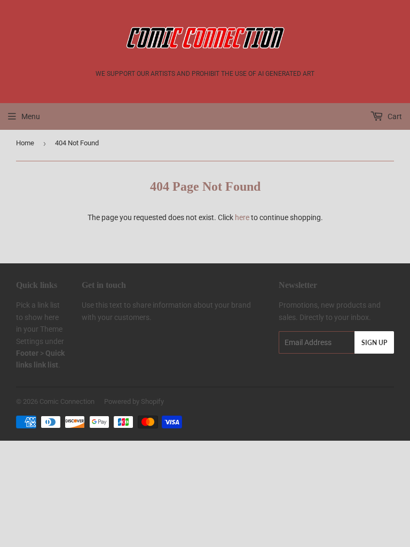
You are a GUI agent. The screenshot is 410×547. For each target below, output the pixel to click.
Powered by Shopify (134, 401)
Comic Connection (67, 401)
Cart (394, 116)
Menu (30, 116)
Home (25, 143)
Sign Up (374, 343)
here (242, 217)
